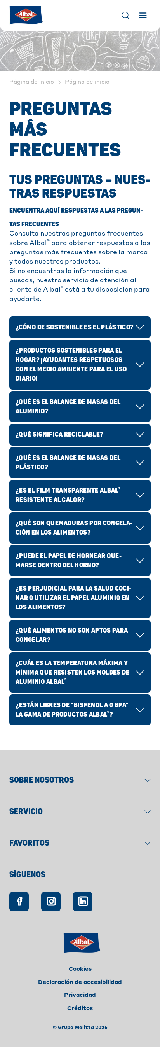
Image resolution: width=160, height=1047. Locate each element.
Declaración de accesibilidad (80, 982)
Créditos (80, 1008)
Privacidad (80, 995)
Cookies (80, 969)
